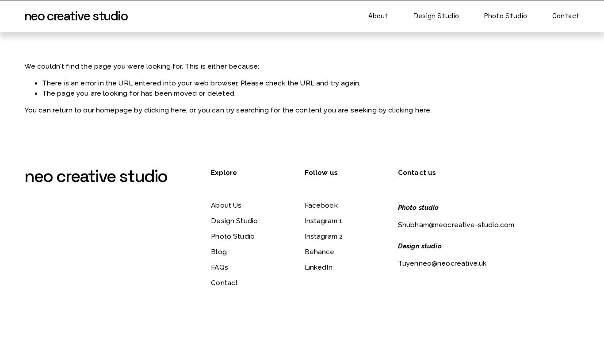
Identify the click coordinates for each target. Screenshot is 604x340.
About (378, 16)
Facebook (321, 205)
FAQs (219, 267)
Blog (219, 252)
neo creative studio (76, 16)
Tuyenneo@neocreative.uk (442, 263)
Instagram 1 (324, 221)
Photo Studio (505, 16)
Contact (566, 16)
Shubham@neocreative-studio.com (456, 225)
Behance (320, 252)
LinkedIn (319, 267)
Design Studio (436, 16)
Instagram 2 (324, 236)
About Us (226, 205)
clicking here (165, 110)
